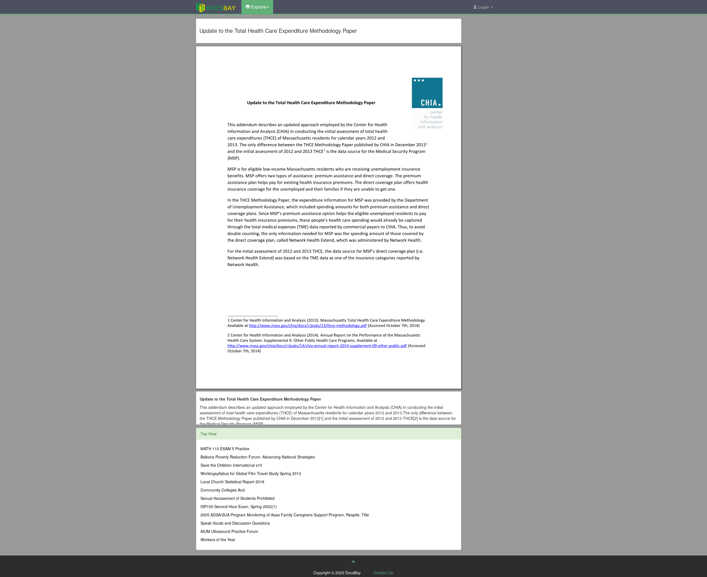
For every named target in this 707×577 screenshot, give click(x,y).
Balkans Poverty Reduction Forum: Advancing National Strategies (258, 457)
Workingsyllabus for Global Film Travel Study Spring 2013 (251, 473)
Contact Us (383, 572)
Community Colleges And (223, 490)
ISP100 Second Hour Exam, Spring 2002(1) (239, 506)
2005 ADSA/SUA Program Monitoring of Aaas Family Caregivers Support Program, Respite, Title (285, 514)
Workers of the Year (218, 539)
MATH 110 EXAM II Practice (225, 448)
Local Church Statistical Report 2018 (232, 481)
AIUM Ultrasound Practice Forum (229, 531)
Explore (258, 7)
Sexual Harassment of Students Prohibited (238, 498)
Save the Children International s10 (231, 465)
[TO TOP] (353, 561)
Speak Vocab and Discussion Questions (235, 523)
